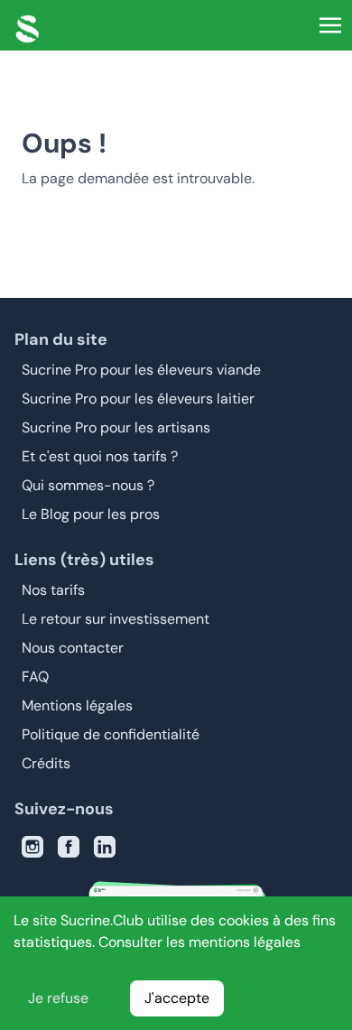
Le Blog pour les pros (91, 514)
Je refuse (58, 997)
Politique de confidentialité (110, 734)
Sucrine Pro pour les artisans (116, 427)
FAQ (35, 676)
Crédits (46, 763)
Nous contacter (73, 647)
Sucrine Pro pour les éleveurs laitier (138, 398)
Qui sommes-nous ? (88, 485)
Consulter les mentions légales (199, 942)
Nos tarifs (53, 589)
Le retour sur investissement (115, 618)
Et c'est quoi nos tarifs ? (100, 456)
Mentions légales (77, 705)
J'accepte (176, 997)
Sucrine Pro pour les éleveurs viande (141, 369)
